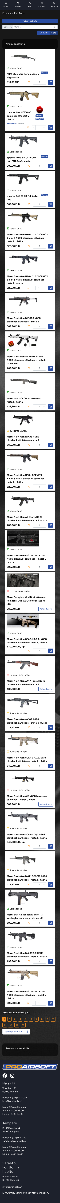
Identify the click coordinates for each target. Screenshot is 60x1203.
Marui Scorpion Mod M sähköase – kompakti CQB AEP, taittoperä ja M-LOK (26, 601)
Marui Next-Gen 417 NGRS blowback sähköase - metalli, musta (27, 798)
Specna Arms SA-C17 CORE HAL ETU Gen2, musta (21, 159)
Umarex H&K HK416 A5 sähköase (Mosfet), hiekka (19, 116)
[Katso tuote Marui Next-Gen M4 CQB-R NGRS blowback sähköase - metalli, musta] (23, 936)
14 (23, 1025)
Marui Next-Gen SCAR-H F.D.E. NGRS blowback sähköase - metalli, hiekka (27, 641)
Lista (53, 33)
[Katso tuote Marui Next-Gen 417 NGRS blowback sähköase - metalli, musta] (23, 779)
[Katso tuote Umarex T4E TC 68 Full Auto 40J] (23, 179)
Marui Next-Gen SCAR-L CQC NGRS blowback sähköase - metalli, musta (27, 836)
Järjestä (8, 27)
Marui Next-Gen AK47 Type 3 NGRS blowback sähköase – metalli (26, 682)
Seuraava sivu (12, 1031)
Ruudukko (44, 33)
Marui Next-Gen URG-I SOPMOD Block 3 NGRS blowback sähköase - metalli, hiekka (26, 478)
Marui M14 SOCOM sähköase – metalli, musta (23, 400)
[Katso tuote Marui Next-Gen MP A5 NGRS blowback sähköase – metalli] (23, 420)
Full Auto (19, 13)
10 (53, 1019)
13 (17, 1025)
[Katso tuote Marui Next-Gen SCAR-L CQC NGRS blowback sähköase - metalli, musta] (23, 818)
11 (4, 1025)
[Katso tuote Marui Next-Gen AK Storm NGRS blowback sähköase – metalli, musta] (23, 500)
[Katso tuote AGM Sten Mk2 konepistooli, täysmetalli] (23, 57)
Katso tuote (46, 609)
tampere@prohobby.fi (14, 1140)
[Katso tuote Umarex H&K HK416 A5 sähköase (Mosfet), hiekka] (23, 96)
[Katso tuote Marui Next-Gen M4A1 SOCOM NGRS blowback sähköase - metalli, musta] (23, 859)
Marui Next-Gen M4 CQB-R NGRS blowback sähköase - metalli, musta (27, 955)
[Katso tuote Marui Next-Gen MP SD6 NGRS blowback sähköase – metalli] (23, 301)
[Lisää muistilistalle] (29, 82)
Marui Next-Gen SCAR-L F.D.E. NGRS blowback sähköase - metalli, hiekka (27, 759)
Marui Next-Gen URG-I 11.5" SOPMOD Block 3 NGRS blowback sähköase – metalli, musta (27, 280)
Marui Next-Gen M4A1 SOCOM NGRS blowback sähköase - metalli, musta (27, 878)
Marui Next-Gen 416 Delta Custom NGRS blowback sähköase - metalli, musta (26, 559)
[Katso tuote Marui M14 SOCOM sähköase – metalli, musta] (23, 381)
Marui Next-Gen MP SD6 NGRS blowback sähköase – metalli (24, 320)
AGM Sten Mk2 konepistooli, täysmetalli (23, 75)
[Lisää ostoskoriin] (50, 82)
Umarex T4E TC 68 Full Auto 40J (22, 198)
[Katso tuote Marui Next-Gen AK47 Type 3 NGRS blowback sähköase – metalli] (23, 664)
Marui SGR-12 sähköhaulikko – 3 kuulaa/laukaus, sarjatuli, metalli (25, 916)
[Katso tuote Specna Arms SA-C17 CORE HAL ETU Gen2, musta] (23, 141)
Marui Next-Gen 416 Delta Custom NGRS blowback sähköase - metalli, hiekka (26, 995)
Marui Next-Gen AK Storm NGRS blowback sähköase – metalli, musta (27, 519)
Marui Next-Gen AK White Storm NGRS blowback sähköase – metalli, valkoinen (26, 360)
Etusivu (6, 13)
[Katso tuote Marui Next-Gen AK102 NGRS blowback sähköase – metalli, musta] (23, 702)
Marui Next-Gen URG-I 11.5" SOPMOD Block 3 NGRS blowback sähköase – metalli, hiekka (27, 238)
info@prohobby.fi (12, 1101)
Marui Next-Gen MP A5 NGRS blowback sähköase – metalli (23, 438)
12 (11, 1025)
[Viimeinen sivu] (27, 1032)
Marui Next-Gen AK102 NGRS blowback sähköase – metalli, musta (27, 721)
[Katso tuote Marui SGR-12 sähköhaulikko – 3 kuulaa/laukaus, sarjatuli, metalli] (23, 898)
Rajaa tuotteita (30, 21)
